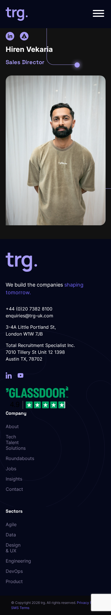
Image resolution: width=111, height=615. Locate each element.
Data (11, 535)
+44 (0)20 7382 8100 (29, 309)
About (12, 426)
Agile (11, 524)
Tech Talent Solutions (15, 442)
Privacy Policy (88, 602)
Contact (14, 489)
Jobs (11, 468)
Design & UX (13, 547)
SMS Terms (20, 608)
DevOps (14, 571)
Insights (14, 479)
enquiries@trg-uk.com (29, 315)
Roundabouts (15, 458)
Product (14, 581)
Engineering (15, 561)
